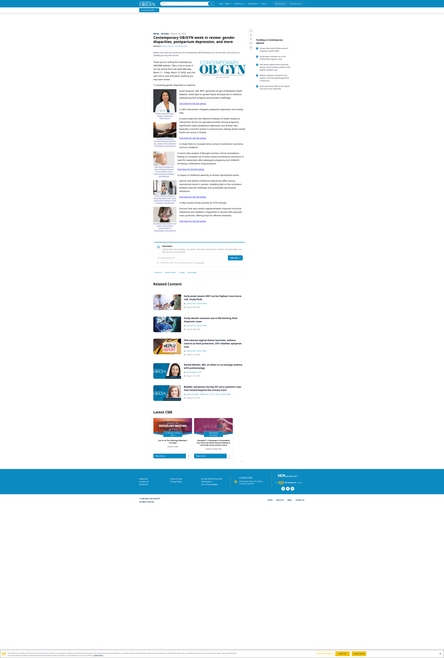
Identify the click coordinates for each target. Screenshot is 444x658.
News (221, 4)
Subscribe (234, 258)
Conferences (239, 4)
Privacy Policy (176, 481)
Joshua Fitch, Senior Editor (197, 303)
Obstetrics (158, 272)
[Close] (440, 653)
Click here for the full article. (192, 103)
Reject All (342, 654)
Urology (182, 272)
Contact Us (144, 481)
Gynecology (192, 272)
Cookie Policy (98, 655)
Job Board (143, 484)
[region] (222, 654)
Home (270, 500)
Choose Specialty (147, 10)
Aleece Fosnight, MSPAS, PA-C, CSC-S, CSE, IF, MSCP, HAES (209, 394)
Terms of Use (176, 479)
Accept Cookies (359, 654)
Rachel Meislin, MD (194, 372)
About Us (280, 500)
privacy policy (200, 263)
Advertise (143, 479)
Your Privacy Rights (209, 484)
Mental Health (170, 272)
